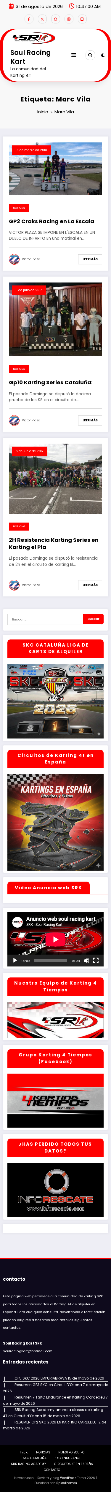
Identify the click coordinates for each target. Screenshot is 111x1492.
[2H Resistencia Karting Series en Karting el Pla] (55, 478)
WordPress (68, 1478)
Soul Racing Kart (30, 57)
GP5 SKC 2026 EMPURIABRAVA (41, 1378)
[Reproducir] (15, 961)
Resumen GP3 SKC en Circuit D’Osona (48, 1384)
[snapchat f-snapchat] (55, 19)
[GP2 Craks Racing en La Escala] (55, 168)
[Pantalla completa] (96, 961)
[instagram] (69, 19)
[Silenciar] (86, 961)
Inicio (24, 1452)
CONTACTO (52, 1470)
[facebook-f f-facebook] (29, 19)
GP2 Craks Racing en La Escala (51, 221)
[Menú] (74, 55)
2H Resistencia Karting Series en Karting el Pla (54, 543)
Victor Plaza (31, 259)
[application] (55, 939)
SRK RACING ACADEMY (28, 1464)
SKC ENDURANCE (67, 1458)
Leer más (90, 259)
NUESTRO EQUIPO (71, 1452)
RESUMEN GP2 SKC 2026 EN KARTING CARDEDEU (55, 1422)
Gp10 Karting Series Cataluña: (51, 382)
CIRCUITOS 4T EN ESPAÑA (73, 1464)
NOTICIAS (19, 207)
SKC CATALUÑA (34, 1458)
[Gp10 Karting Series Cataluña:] (55, 318)
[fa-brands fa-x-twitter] (42, 19)
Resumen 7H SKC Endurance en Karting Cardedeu (60, 1397)
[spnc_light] (102, 55)
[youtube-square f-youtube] (82, 19)
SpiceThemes (66, 1483)
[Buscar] (90, 55)
